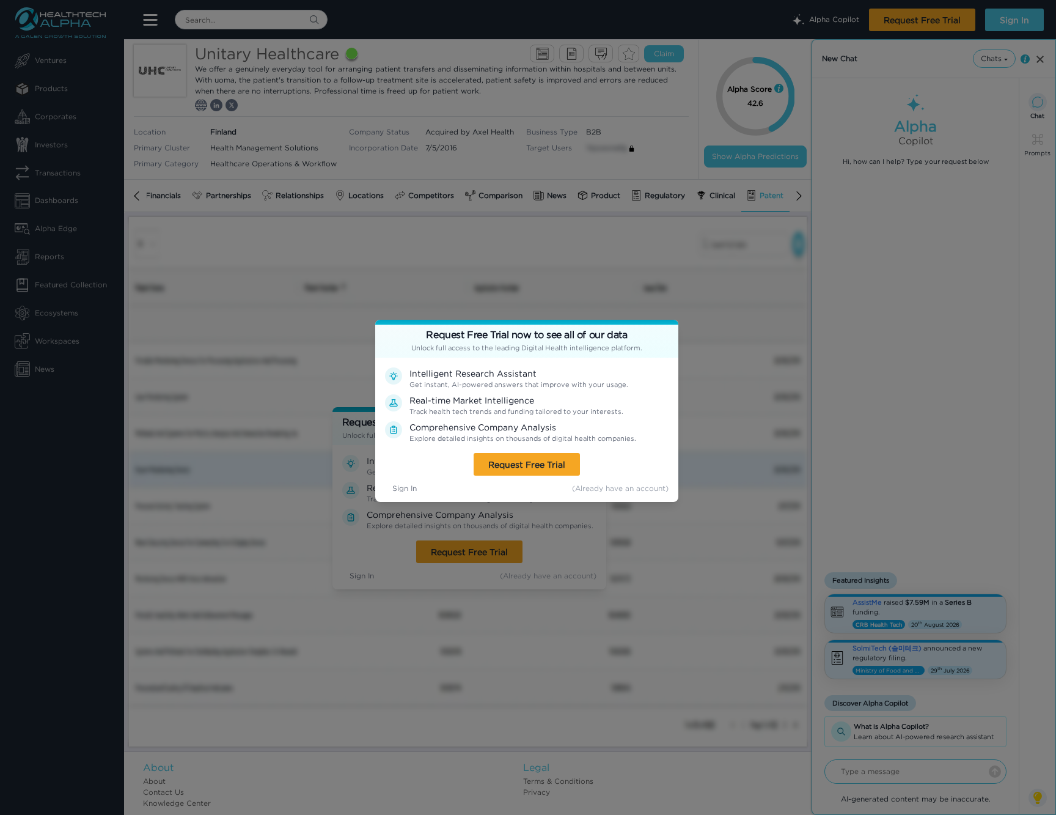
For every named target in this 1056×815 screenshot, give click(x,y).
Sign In (404, 488)
